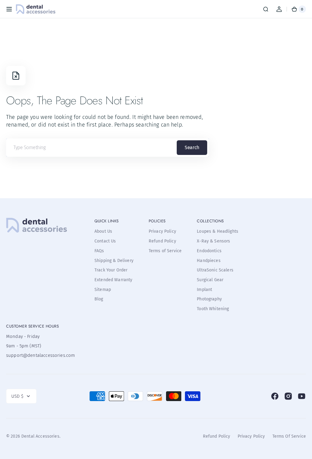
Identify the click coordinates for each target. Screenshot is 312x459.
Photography (209, 299)
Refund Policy (162, 241)
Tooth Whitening (213, 308)
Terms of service (289, 436)
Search (192, 147)
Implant (204, 289)
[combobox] (107, 147)
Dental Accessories (40, 436)
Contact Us (105, 241)
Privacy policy (251, 436)
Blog (98, 299)
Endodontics (209, 250)
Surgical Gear (210, 279)
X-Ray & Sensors (213, 241)
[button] (9, 9)
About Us (103, 231)
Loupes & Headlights (217, 231)
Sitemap (102, 289)
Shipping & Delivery (113, 260)
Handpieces (209, 260)
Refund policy (216, 436)
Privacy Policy (162, 231)
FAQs (99, 250)
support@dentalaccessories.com (36, 355)
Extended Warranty (113, 279)
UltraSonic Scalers (215, 270)
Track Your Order (110, 270)
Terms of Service (165, 250)
